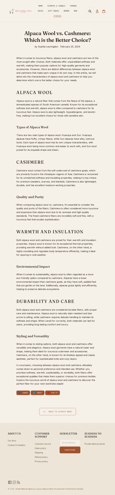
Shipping (39, 452)
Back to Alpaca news (60, 412)
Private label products (95, 444)
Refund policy (41, 457)
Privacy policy (41, 461)
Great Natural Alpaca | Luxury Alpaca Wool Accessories (40, 489)
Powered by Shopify (74, 489)
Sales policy (40, 448)
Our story (12, 440)
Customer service (43, 444)
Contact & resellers (16, 445)
